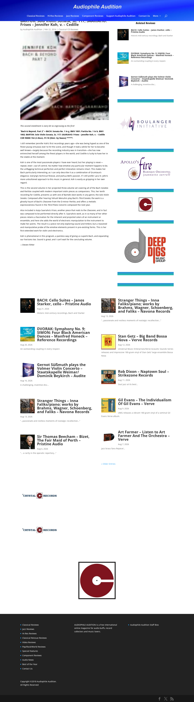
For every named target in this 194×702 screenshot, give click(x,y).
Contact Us (144, 16)
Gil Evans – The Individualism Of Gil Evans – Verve (144, 401)
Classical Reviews (35, 16)
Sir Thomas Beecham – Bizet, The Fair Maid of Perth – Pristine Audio (63, 440)
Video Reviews (29, 642)
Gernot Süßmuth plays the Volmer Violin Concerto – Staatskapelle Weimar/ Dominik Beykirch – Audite (152, 78)
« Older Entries (108, 463)
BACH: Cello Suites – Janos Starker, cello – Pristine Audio (151, 31)
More (155, 16)
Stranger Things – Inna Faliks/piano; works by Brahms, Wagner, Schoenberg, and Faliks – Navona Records (64, 406)
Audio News (28, 659)
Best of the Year (29, 664)
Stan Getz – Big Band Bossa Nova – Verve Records (142, 338)
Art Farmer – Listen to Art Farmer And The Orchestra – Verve (144, 435)
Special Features (30, 651)
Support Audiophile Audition (120, 16)
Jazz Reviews (72, 16)
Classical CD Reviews (68, 29)
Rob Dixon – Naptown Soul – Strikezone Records (143, 373)
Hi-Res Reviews (55, 16)
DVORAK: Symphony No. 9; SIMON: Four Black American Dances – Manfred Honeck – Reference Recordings (152, 55)
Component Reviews (92, 16)
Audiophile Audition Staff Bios (144, 624)
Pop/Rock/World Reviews (34, 646)
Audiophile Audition (32, 29)
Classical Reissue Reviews (34, 638)
